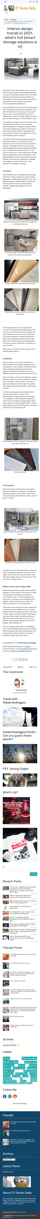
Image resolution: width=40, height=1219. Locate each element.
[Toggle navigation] (5, 2)
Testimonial (33, 1081)
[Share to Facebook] (20, 659)
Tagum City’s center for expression (21, 999)
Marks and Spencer (30, 1071)
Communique (29, 1058)
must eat (33, 1065)
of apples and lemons (9, 1081)
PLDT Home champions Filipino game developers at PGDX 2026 (22, 925)
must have (29, 1083)
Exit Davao (33, 1074)
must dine (34, 1078)
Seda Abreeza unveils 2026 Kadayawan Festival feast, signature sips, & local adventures (23, 931)
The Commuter (21, 690)
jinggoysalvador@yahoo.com (21, 651)
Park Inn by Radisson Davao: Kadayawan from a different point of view (22, 919)
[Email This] (13, 659)
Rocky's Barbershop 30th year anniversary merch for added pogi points (21, 938)
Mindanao (7, 1068)
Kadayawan (32, 1068)
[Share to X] (16, 659)
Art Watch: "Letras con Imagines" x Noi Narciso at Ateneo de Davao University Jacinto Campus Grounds (22, 973)
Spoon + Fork (8, 1071)
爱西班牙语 (8, 1217)
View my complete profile (20, 692)
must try (23, 1081)
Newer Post (8, 667)
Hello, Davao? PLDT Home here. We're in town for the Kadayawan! (23, 902)
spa (21, 1078)
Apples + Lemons (21, 1074)
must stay (6, 1076)
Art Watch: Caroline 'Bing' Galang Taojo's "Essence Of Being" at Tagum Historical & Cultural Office (23, 991)
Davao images (7, 1078)
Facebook (27, 646)
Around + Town (30, 1062)
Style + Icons (8, 1065)
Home (6, 19)
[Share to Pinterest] (23, 659)
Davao (6, 1058)
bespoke (14, 19)
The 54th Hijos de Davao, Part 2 (20, 963)
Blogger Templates (20, 1215)
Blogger (24, 1103)
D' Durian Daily (21, 1212)
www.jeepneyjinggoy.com (28, 649)
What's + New (10, 1062)
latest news (21, 1083)
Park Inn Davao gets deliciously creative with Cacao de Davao (20, 896)
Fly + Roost (16, 1076)
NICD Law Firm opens (17, 1016)
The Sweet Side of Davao (10, 1083)
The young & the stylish (17, 981)
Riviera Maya (31, 1215)
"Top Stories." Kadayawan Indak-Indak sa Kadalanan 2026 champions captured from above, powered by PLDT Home (23, 889)
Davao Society (19, 1068)
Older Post (32, 667)
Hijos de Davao (8, 1074)
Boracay (25, 1076)
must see (33, 1076)
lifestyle (21, 1065)
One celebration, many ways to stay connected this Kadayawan (22, 913)
